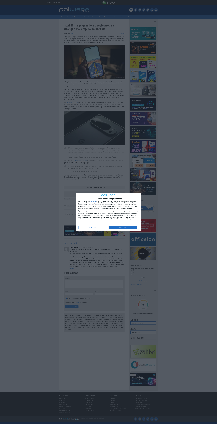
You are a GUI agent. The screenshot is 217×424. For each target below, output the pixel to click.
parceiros (93, 201)
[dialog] (108, 211)
